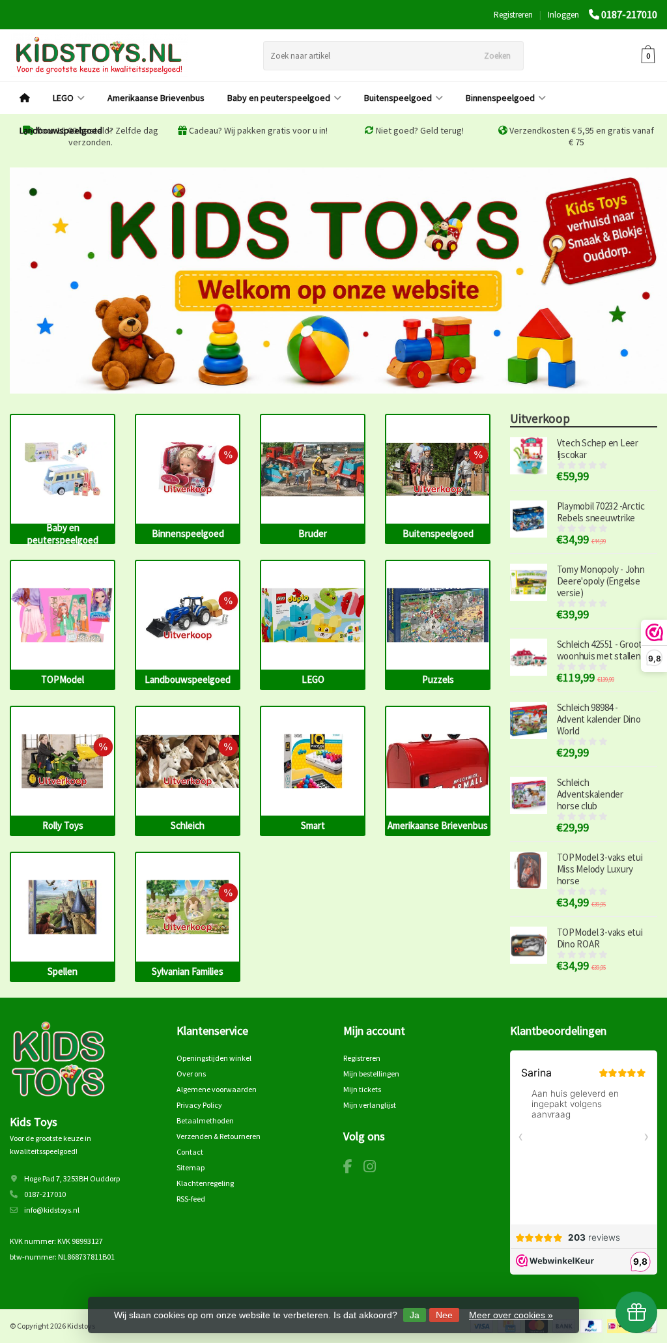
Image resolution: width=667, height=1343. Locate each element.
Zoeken (497, 55)
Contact (190, 1152)
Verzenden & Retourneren (219, 1136)
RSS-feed (191, 1199)
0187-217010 (629, 14)
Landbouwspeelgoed (61, 130)
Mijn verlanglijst (369, 1105)
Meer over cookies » (511, 1315)
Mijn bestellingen (371, 1073)
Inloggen (563, 14)
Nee (444, 1315)
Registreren (513, 14)
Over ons (191, 1073)
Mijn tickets (362, 1089)
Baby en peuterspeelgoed (278, 98)
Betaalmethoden (205, 1120)
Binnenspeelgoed (500, 98)
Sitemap (191, 1167)
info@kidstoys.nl (51, 1210)
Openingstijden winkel (214, 1058)
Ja (414, 1315)
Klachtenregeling (205, 1183)
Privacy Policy (199, 1105)
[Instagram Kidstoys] (374, 1169)
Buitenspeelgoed (398, 98)
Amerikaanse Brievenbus (156, 98)
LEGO (63, 98)
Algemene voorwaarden (217, 1089)
